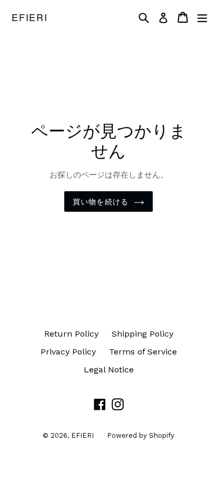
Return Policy (71, 334)
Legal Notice (109, 370)
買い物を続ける (101, 201)
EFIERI (30, 17)
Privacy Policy (68, 352)
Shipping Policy (142, 334)
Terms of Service (143, 352)
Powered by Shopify (140, 435)
